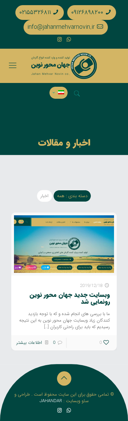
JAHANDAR (51, 401)
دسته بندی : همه (72, 196)
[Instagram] (59, 40)
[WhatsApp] (68, 40)
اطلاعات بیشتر (29, 342)
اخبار (44, 196)
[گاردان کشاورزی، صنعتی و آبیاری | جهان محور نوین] (64, 66)
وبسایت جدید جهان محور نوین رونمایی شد (69, 298)
